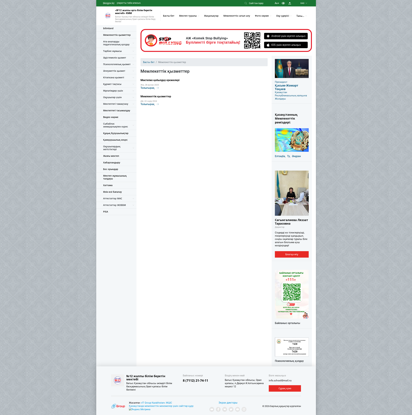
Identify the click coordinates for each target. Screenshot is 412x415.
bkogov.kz (108, 3)
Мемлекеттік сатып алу (236, 15)
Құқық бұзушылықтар (115, 133)
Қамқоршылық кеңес (115, 139)
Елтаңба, (280, 156)
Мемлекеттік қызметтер (117, 34)
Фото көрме (262, 15)
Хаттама (107, 185)
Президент (281, 82)
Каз (302, 3)
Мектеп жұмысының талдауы (115, 177)
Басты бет (168, 15)
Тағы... (300, 15)
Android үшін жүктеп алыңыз (288, 36)
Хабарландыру (111, 162)
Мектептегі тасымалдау (116, 110)
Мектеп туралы (188, 15)
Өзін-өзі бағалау (112, 191)
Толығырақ (147, 88)
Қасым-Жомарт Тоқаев (286, 87)
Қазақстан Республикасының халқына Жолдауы (291, 95)
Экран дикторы (228, 402)
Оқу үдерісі (282, 15)
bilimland (108, 28)
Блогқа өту (291, 254)
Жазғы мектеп (111, 155)
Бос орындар (110, 169)
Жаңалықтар (211, 15)
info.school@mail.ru (280, 380)
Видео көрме (110, 117)
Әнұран (296, 156)
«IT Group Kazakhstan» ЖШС (156, 402)
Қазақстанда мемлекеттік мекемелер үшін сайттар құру (161, 406)
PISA (105, 211)
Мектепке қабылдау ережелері (159, 80)
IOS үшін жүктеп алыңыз (286, 44)
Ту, (288, 156)
